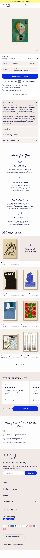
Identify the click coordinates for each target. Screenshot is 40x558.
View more (20, 364)
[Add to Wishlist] (37, 51)
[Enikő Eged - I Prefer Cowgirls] (10, 248)
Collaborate (8, 501)
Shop (5, 483)
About (5, 495)
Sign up (31, 473)
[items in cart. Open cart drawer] (33, 5)
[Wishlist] (29, 5)
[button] (37, 5)
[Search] (26, 5)
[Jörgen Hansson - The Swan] (10, 310)
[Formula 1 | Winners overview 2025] (30, 341)
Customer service (10, 489)
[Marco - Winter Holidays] (10, 341)
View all (25, 409)
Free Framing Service (10, 135)
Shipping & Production (11, 140)
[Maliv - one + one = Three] (30, 279)
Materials (6, 129)
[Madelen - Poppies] (30, 310)
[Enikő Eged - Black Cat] (10, 279)
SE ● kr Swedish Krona (13, 537)
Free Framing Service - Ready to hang (16, 85)
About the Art (8, 102)
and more (32, 81)
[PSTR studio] (6, 5)
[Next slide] (9, 408)
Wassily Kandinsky (8, 59)
